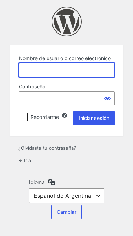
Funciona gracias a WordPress (67, 21)
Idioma (37, 182)
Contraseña (32, 87)
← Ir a (24, 160)
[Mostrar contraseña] (107, 98)
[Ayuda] (64, 115)
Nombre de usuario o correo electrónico (65, 58)
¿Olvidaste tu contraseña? (47, 148)
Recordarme (45, 117)
